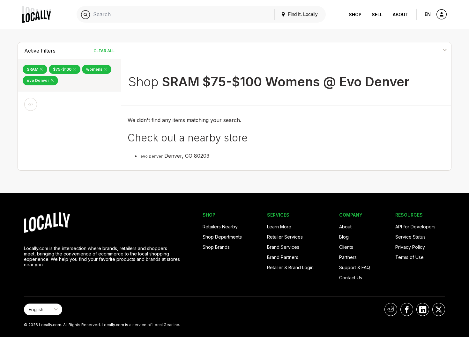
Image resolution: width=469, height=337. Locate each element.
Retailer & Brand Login (290, 267)
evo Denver (38, 80)
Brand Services (283, 247)
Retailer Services (285, 237)
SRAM (33, 69)
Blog (344, 237)
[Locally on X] (438, 309)
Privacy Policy (410, 247)
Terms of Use (409, 257)
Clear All (104, 50)
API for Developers (415, 226)
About (400, 14)
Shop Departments (222, 237)
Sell (377, 14)
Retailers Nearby (220, 226)
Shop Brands (216, 247)
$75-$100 (62, 69)
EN (428, 14)
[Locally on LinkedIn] (422, 309)
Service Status (410, 237)
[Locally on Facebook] (406, 309)
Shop (355, 14)
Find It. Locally (302, 14)
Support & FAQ (354, 267)
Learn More (279, 226)
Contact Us (350, 277)
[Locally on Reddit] (390, 309)
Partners (348, 257)
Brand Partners (282, 257)
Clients (346, 247)
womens (94, 69)
